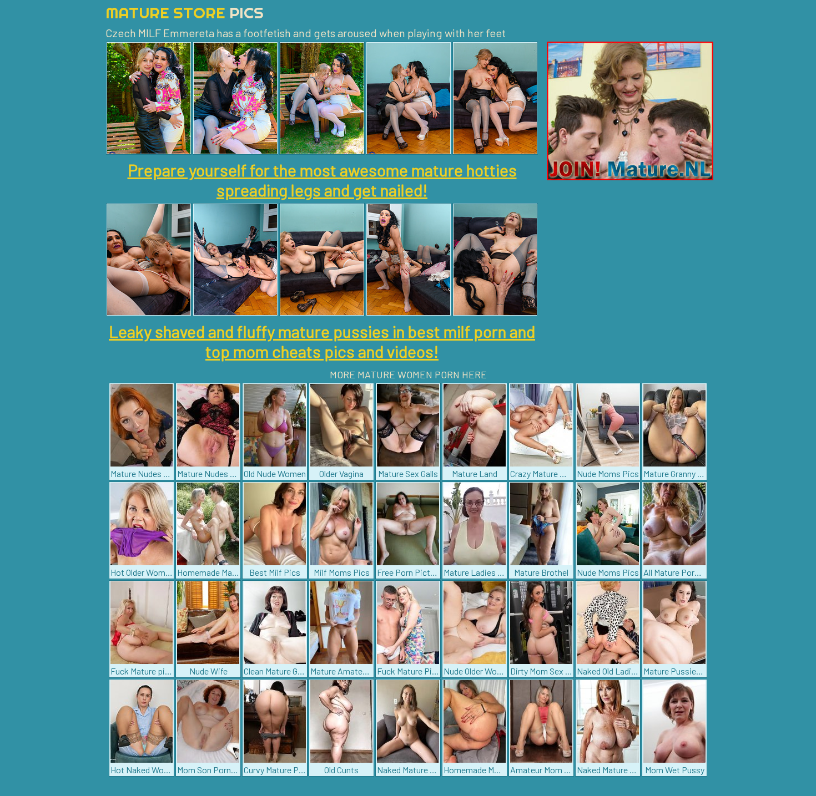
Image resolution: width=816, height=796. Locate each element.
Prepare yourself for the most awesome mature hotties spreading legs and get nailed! (322, 180)
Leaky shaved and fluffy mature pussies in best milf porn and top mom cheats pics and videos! (322, 341)
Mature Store (184, 12)
